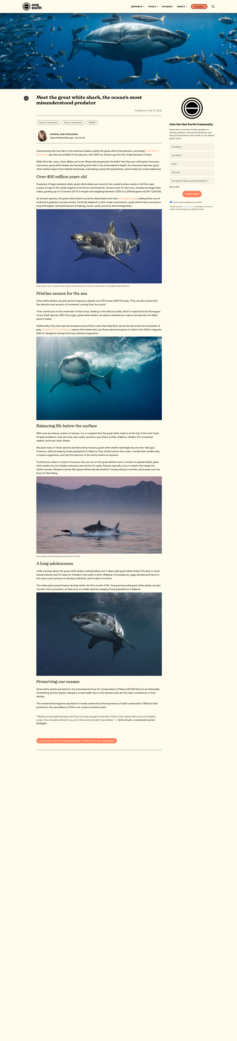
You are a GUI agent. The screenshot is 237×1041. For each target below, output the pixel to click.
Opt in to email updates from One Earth (187, 202)
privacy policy (188, 206)
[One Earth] (32, 6)
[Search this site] (213, 6)
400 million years (127, 198)
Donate (199, 6)
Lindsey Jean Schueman (64, 134)
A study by (56, 329)
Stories (167, 6)
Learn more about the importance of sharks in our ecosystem (77, 740)
